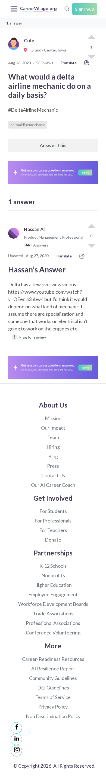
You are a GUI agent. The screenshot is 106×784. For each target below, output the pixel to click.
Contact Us (53, 475)
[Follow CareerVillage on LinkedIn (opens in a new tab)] (16, 739)
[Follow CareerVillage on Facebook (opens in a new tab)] (16, 728)
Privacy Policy (53, 707)
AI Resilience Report (53, 668)
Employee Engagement (53, 594)
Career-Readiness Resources (53, 659)
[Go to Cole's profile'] (15, 50)
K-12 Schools (53, 566)
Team (53, 437)
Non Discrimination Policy (53, 716)
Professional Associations (53, 623)
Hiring (53, 447)
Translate (68, 62)
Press (53, 466)
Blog (53, 456)
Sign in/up (84, 8)
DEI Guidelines (53, 688)
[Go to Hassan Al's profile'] (15, 239)
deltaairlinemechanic (27, 124)
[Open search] (67, 8)
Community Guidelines (53, 678)
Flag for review (30, 337)
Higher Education (53, 585)
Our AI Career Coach (53, 485)
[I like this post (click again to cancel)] (91, 37)
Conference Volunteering (53, 633)
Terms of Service (53, 697)
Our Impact (53, 428)
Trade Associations (53, 613)
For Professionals (53, 521)
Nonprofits (53, 575)
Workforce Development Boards (53, 604)
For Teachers (53, 530)
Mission (53, 418)
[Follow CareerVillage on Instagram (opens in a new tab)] (16, 750)
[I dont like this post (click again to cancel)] (91, 245)
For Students (53, 511)
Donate (53, 540)
